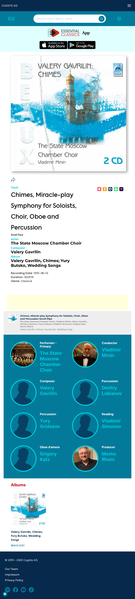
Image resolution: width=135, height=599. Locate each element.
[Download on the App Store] (53, 45)
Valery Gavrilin (26, 252)
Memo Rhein (109, 456)
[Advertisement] (67, 302)
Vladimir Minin (111, 352)
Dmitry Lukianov (112, 390)
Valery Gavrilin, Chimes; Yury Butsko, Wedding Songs (40, 263)
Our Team (11, 569)
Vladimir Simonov (111, 423)
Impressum (12, 574)
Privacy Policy (14, 580)
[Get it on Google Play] (82, 45)
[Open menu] (129, 5)
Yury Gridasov (50, 423)
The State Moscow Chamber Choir (46, 243)
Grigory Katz (48, 456)
